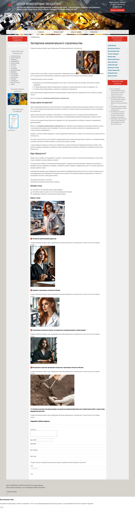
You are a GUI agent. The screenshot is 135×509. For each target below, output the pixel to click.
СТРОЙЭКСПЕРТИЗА (35, 37)
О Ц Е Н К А (13, 66)
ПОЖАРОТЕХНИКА (15, 63)
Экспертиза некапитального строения (40, 180)
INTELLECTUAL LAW (15, 82)
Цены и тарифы (76, 32)
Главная (41, 32)
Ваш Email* (33, 440)
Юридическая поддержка (17, 39)
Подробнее (90, 503)
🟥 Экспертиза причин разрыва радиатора (43, 238)
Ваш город (33, 456)
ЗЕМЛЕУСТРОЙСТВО (15, 58)
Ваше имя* (33, 444)
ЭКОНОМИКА (14, 68)
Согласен (2, 507)
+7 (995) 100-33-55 (117, 4)
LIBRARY (13, 84)
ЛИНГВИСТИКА (14, 77)
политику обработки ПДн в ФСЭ (77, 462)
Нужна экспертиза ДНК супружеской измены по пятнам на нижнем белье (118, 108)
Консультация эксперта (117, 83)
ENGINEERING (14, 59)
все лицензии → (12, 130)
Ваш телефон (34, 450)
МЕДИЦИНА (13, 72)
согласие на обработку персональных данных (48, 462)
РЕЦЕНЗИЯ (13, 79)
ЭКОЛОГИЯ (13, 65)
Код (35, 429)
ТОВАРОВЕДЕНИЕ (15, 61)
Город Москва (112, 45)
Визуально (32, 429)
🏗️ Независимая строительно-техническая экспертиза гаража (48, 194)
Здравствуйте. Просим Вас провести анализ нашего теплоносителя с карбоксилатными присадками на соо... (119, 101)
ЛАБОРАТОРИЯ (14, 81)
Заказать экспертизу (117, 10)
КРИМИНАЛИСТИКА (15, 70)
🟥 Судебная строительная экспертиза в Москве (45, 290)
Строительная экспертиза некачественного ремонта (45, 182)
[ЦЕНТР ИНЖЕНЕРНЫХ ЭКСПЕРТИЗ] (9, 9)
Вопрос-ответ (58, 32)
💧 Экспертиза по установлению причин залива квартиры (46, 190)
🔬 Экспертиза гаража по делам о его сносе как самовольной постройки (51, 192)
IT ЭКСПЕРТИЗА (14, 75)
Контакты (93, 32)
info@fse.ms (117, 7)
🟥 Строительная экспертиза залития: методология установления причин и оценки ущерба (58, 330)
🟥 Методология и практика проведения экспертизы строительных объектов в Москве (56, 367)
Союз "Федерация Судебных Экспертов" (33, 487)
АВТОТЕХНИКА (14, 73)
